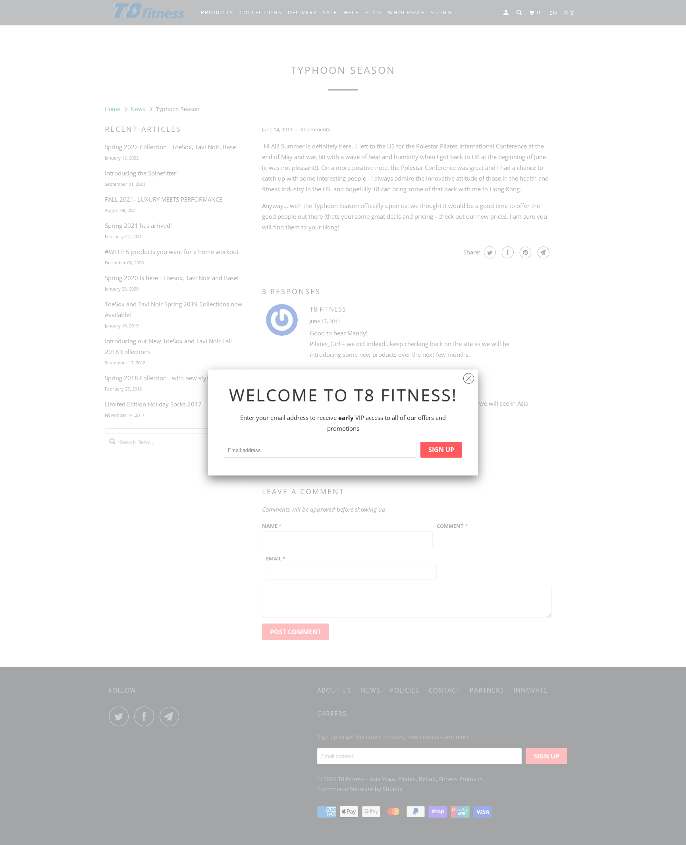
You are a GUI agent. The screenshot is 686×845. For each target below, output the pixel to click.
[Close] (468, 376)
